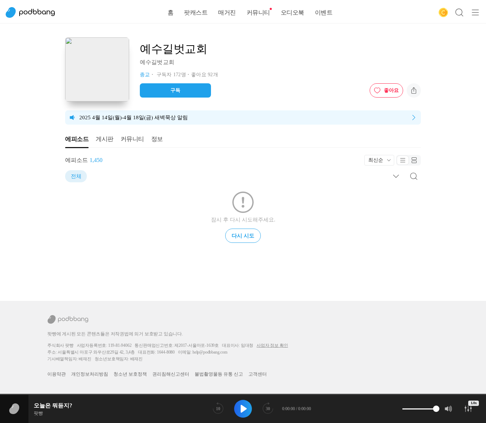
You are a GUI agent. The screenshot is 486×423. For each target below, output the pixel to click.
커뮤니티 (258, 12)
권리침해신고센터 (170, 374)
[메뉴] (475, 12)
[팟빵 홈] (34, 12)
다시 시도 (243, 236)
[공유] (414, 90)
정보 (157, 139)
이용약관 (56, 374)
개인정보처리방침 (89, 374)
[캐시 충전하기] (443, 12)
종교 (145, 74)
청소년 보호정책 (130, 374)
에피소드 (77, 139)
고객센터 (257, 374)
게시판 (104, 139)
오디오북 (292, 12)
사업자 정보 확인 (272, 345)
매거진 (227, 12)
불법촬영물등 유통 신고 (219, 374)
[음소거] (449, 409)
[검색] (459, 12)
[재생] (243, 409)
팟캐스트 (195, 12)
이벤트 (324, 12)
